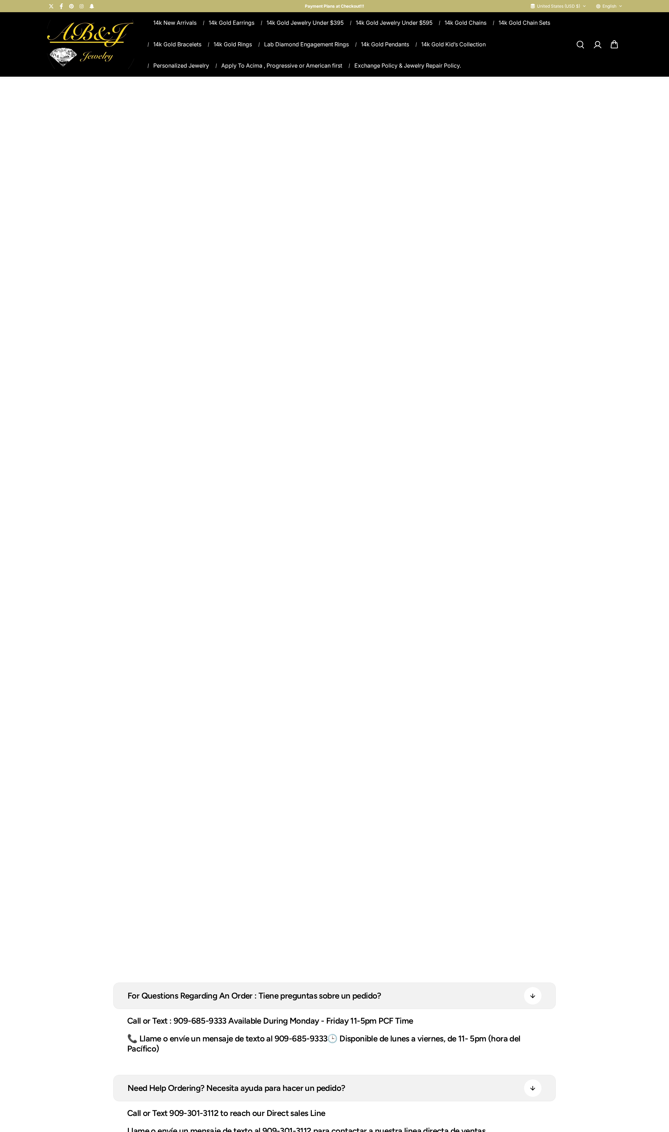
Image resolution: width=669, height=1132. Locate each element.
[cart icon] (614, 44)
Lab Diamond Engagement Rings (306, 44)
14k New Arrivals (175, 22)
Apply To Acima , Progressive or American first (281, 65)
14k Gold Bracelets (177, 44)
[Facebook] (61, 6)
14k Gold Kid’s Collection (453, 44)
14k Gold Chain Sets (524, 22)
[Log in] (597, 44)
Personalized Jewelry (181, 65)
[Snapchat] (91, 6)
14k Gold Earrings (231, 22)
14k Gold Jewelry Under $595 (394, 22)
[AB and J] (90, 44)
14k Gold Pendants (385, 44)
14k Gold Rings (233, 44)
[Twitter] (51, 6)
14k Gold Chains (465, 22)
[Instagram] (81, 6)
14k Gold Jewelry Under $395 (305, 22)
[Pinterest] (71, 6)
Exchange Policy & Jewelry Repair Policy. (407, 65)
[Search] (580, 44)
